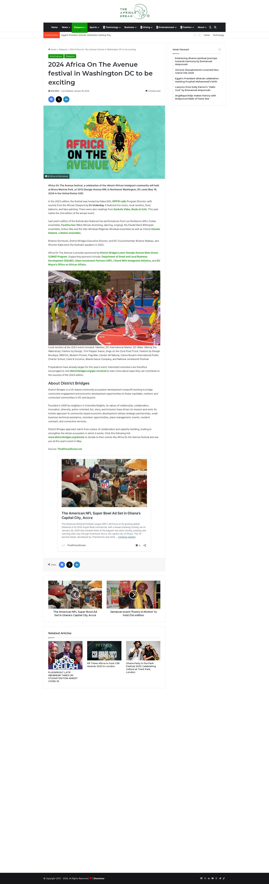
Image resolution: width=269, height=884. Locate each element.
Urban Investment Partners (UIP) (93, 260)
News (65, 27)
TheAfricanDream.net (69, 448)
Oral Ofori (55, 91)
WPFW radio (119, 201)
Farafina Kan (68, 224)
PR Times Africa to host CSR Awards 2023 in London (103, 665)
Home (54, 27)
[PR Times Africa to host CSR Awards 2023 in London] (104, 650)
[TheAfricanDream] (134, 11)
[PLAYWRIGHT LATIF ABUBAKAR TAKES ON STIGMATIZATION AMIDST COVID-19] (65, 655)
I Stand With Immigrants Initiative (132, 260)
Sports (93, 27)
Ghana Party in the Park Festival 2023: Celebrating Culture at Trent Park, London (141, 668)
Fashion (187, 27)
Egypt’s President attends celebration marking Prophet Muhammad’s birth (97, 35)
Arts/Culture (56, 56)
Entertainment (166, 27)
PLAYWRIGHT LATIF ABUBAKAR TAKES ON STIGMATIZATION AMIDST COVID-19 (63, 677)
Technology (111, 27)
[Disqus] (104, 735)
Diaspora (79, 27)
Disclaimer (99, 878)
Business (129, 27)
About (201, 27)
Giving (146, 27)
